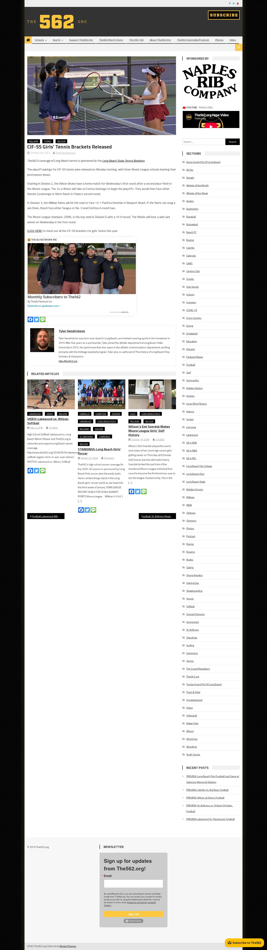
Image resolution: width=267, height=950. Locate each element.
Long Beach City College (199, 466)
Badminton (192, 209)
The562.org (192, 676)
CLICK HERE (34, 231)
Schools (39, 40)
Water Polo (192, 723)
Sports (56, 40)
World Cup (191, 739)
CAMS (189, 263)
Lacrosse (191, 427)
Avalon (190, 201)
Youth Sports (193, 754)
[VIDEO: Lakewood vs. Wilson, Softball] (51, 394)
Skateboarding (194, 591)
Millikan (33, 141)
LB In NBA (191, 450)
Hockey (190, 396)
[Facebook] (30, 319)
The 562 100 (136, 40)
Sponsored (192, 622)
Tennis (47, 141)
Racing (190, 544)
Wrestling (191, 747)
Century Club (193, 271)
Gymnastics (192, 380)
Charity (190, 279)
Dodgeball (191, 333)
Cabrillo (85, 414)
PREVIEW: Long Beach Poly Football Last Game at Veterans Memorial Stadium (212, 779)
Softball (190, 606)
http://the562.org (68, 361)
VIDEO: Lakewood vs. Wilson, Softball (48, 421)
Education (191, 341)
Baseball (191, 216)
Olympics (191, 520)
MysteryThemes (68, 946)
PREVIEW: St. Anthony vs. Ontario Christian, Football (209, 808)
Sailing (189, 567)
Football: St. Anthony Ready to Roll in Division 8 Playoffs (159, 516)
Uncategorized (194, 700)
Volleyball (191, 715)
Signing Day (192, 583)
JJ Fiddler (53, 427)
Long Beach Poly (106, 421)
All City (189, 170)
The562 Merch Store (111, 40)
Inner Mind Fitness (196, 404)
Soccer (99, 429)
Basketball (192, 224)
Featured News (194, 357)
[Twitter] (36, 319)
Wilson (61, 141)
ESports (190, 349)
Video (233, 40)
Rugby (189, 559)
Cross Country (193, 318)
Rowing (190, 552)
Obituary (191, 513)
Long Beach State (195, 482)
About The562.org (160, 40)
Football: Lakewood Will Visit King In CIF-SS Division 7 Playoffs (48, 516)
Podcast (190, 536)
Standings (104, 436)
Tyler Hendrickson (66, 153)
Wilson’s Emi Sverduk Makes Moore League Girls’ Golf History (149, 430)
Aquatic (190, 177)
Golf (132, 414)
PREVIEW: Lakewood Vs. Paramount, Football (210, 819)
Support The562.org (81, 40)
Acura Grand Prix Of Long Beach (203, 162)
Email (108, 875)
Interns (190, 411)
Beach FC (191, 232)
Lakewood (35, 414)
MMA (189, 505)
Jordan (116, 414)
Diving (189, 326)
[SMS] (42, 319)
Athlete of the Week (197, 193)
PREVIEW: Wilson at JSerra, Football (205, 798)
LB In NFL (191, 458)
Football (190, 365)
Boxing (190, 240)
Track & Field (193, 692)
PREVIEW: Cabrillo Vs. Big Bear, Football (207, 790)
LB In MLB (191, 443)
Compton (101, 414)
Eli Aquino (109, 458)
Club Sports (192, 287)
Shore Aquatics (194, 575)
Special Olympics (195, 614)
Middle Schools (194, 489)
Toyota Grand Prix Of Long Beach (204, 684)
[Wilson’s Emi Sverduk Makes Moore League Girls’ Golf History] (152, 394)
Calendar (191, 255)
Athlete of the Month (197, 185)
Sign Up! (133, 914)
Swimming (192, 653)
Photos (219, 40)
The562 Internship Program (193, 40)
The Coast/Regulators (198, 669)
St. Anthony (86, 436)
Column (190, 294)
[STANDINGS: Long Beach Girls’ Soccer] (102, 394)
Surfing (190, 645)
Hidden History (194, 388)
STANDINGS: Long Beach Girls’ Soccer (99, 451)
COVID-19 (191, 310)
